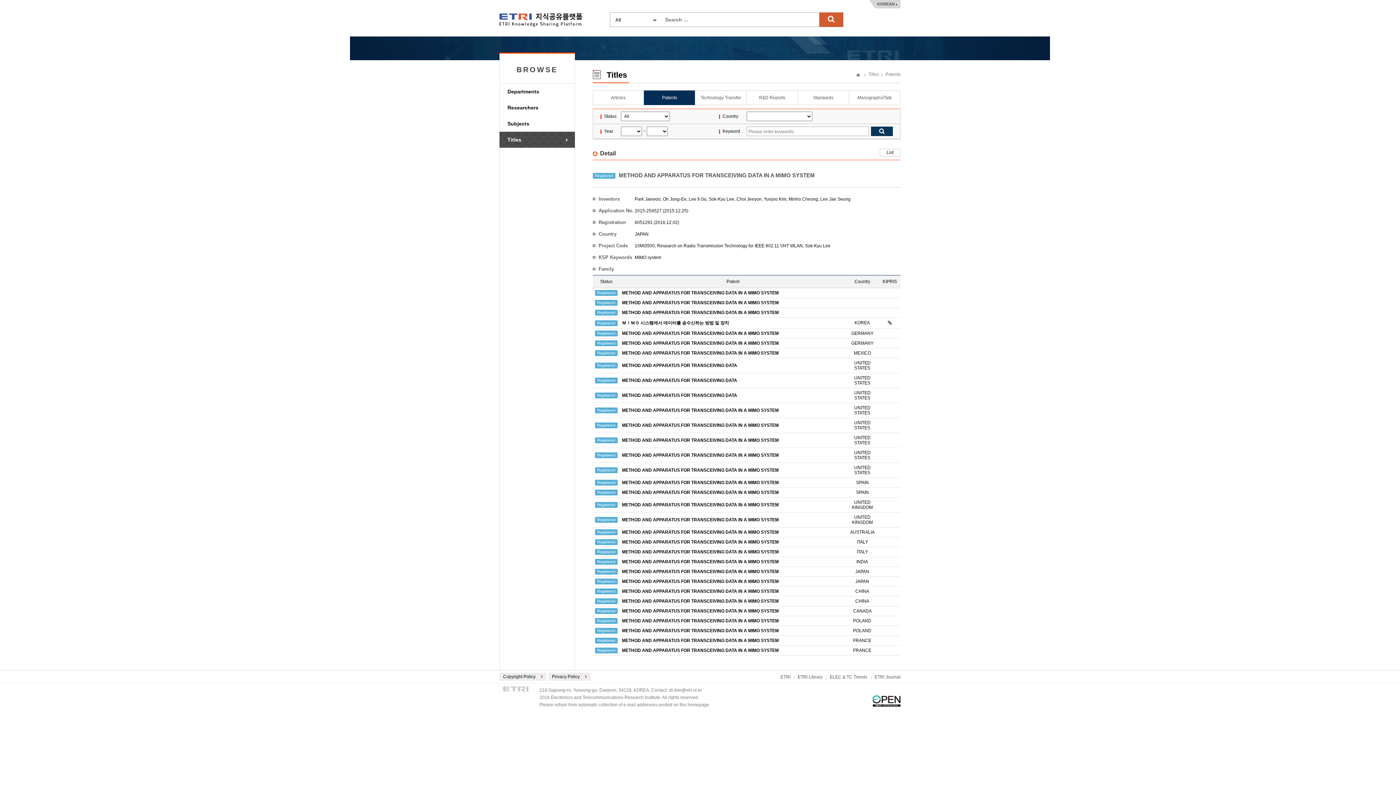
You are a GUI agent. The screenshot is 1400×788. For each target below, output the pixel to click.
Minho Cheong (803, 199)
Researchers (523, 108)
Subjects (518, 124)
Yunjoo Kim (775, 199)
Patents (893, 74)
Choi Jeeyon (749, 199)
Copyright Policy (519, 676)
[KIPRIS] (890, 322)
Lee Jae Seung (835, 199)
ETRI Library (810, 677)
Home (858, 75)
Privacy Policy (566, 676)
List (890, 152)
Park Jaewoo (648, 199)
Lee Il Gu (698, 199)
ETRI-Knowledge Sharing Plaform (540, 20)
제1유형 (886, 701)
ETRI (785, 677)
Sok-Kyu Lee (721, 199)
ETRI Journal (888, 677)
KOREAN (886, 4)
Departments (523, 91)
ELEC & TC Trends (848, 677)
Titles (514, 140)
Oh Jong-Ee (675, 199)
